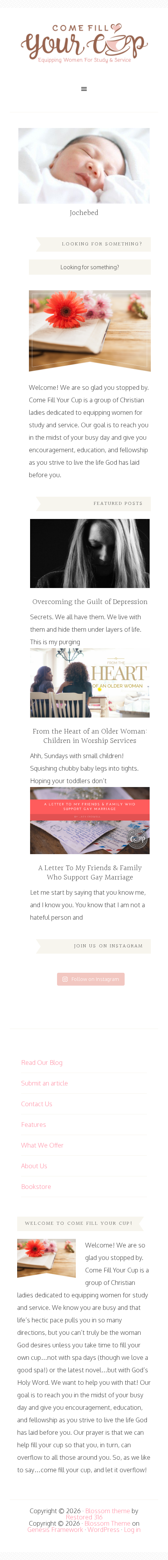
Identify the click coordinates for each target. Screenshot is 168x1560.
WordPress (104, 1529)
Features (33, 1124)
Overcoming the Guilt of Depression (90, 602)
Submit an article (44, 1083)
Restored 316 (84, 1517)
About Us (34, 1166)
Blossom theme (107, 1511)
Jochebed (84, 213)
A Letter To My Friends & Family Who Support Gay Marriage (90, 873)
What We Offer (42, 1145)
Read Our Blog (42, 1062)
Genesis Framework (55, 1529)
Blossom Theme (107, 1523)
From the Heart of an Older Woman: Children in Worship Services (90, 736)
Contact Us (36, 1104)
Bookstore (36, 1186)
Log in (132, 1529)
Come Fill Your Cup (84, 45)
